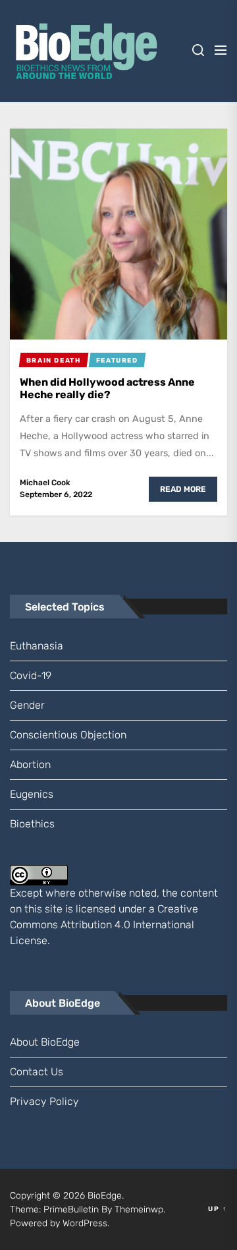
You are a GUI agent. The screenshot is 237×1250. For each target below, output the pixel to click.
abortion (30, 764)
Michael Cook (45, 482)
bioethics (32, 824)
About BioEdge (45, 1042)
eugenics (31, 794)
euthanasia (36, 646)
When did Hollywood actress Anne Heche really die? (107, 388)
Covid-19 (30, 675)
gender (27, 705)
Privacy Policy (44, 1101)
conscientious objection (68, 735)
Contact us (36, 1071)
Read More (183, 489)
